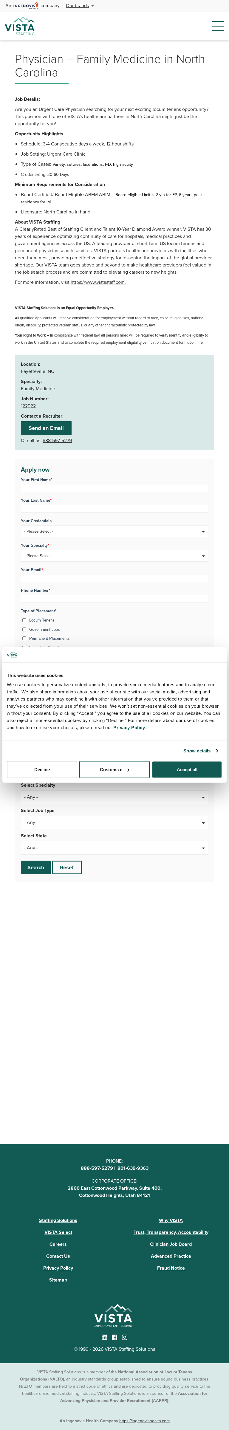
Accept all (187, 769)
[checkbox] (114, 632)
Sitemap (58, 1279)
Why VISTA (171, 1220)
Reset (67, 867)
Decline (42, 769)
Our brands (77, 5)
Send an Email (46, 428)
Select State (34, 835)
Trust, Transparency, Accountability (171, 1232)
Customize (111, 769)
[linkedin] (104, 1337)
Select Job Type (38, 810)
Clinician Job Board (171, 1244)
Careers (58, 1244)
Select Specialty (38, 785)
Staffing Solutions (58, 1220)
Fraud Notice (171, 1268)
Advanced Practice (171, 1256)
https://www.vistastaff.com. (98, 282)
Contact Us (58, 1256)
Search (35, 867)
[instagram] (124, 1337)
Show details (197, 750)
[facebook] (114, 1337)
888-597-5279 (57, 440)
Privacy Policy (58, 1268)
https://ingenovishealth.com (144, 1421)
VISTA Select (58, 1232)
